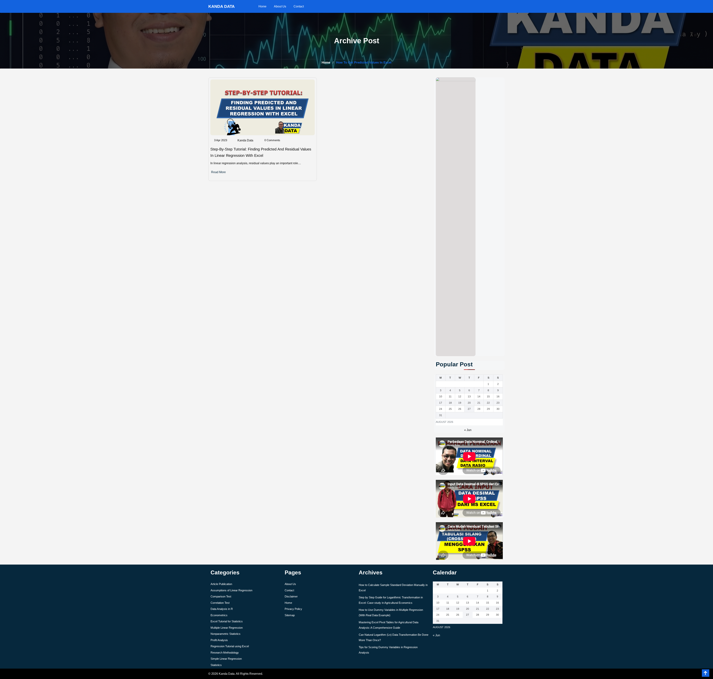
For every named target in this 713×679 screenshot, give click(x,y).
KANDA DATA (221, 6)
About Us (280, 6)
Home (262, 6)
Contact (299, 6)
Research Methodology (225, 652)
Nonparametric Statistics (225, 633)
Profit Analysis (219, 640)
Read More (218, 172)
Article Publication (221, 584)
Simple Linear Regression (226, 658)
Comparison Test (221, 596)
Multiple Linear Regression (227, 627)
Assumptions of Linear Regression (231, 590)
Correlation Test (220, 602)
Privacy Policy (293, 608)
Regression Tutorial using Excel (230, 646)
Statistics (216, 665)
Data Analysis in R (222, 608)
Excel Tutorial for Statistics (227, 621)
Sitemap (290, 615)
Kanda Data (245, 140)
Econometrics (219, 615)
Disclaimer (291, 596)
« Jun (467, 430)
